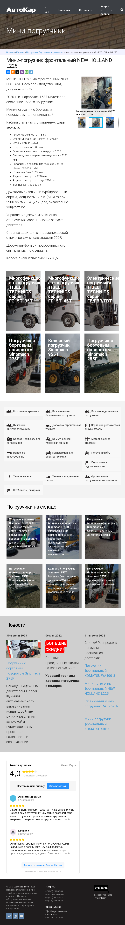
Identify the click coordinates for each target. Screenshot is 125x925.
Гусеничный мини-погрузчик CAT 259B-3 (101, 706)
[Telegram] (31, 72)
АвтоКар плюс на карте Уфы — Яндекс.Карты (43, 871)
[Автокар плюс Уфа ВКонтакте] (9, 916)
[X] (17, 72)
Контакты (64, 10)
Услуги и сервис (105, 10)
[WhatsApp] (26, 72)
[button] (115, 79)
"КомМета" (100, 898)
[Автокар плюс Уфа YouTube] (21, 916)
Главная (10, 52)
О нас (47, 10)
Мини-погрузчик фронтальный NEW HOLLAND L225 (99, 688)
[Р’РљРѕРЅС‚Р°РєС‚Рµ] (8, 72)
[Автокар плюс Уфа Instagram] (15, 916)
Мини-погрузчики (53, 52)
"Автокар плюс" (22, 887)
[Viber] (22, 72)
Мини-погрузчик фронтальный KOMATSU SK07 (97, 724)
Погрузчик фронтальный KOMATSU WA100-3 (99, 671)
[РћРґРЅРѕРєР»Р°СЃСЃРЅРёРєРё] (13, 72)
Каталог (84, 10)
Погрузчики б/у (34, 52)
